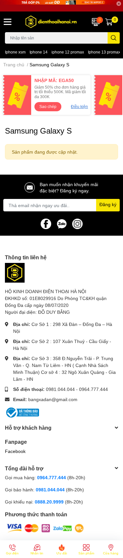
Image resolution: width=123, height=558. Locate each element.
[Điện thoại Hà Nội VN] (51, 22)
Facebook (15, 451)
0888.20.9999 (49, 501)
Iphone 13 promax (104, 52)
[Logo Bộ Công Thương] (22, 412)
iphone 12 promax (67, 52)
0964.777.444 (93, 389)
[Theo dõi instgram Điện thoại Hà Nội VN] (77, 223)
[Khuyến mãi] (61, 5)
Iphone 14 (39, 52)
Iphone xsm (15, 52)
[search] (114, 38)
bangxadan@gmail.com (52, 399)
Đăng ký (107, 204)
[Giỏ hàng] (109, 22)
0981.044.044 (60, 389)
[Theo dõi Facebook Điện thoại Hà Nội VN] (46, 223)
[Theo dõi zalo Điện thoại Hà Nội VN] (61, 223)
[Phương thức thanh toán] (45, 527)
